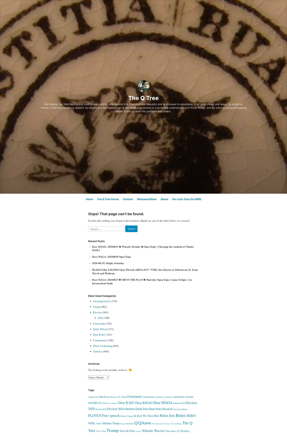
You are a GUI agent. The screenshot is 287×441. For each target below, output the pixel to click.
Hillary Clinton (126, 416)
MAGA (99, 423)
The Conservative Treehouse (161, 424)
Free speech (111, 415)
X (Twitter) (183, 431)
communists (159, 397)
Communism (100, 340)
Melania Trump (111, 423)
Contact (128, 199)
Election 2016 (179, 403)
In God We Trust (143, 416)
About (164, 199)
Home (89, 199)
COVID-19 (94, 403)
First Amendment (180, 409)
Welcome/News (147, 199)
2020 (100, 318)
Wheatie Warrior (153, 430)
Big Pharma (111, 397)
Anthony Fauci (93, 397)
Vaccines (138, 431)
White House (171, 431)
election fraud (133, 408)
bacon (103, 396)
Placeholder (130, 423)
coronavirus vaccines (183, 396)
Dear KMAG (144, 402)
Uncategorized (101, 301)
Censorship (99, 323)
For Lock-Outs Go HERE (186, 199)
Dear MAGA (162, 402)
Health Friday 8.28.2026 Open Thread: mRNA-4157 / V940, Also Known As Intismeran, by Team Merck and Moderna (145, 271)
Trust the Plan (127, 431)
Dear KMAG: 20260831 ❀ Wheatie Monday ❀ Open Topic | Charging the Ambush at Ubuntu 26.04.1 (143, 248)
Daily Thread (100, 329)
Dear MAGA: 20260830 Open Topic (111, 257)
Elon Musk (149, 409)
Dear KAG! (99, 334)
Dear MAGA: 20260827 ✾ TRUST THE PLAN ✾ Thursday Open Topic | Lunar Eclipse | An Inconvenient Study (142, 281)
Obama (122, 424)
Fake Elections (164, 409)
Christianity (134, 396)
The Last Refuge (176, 424)
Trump (96, 307)
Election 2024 (115, 409)
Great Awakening (102, 346)
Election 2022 (101, 409)
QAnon (144, 422)
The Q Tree (143, 98)
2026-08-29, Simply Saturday (108, 263)
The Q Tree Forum (108, 199)
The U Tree (101, 431)
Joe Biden (161, 415)
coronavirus (168, 397)
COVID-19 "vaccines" (109, 403)
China (123, 396)
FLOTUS (94, 415)
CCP (118, 397)
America (97, 351)
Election (97, 312)
